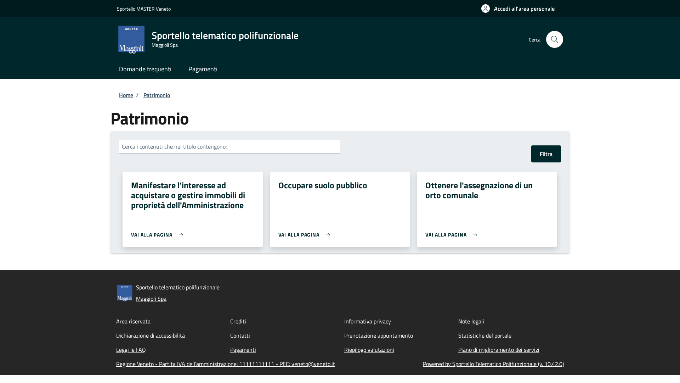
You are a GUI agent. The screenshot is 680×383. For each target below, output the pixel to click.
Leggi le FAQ (131, 349)
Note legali (471, 321)
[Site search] (554, 39)
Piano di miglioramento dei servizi (498, 349)
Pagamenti (243, 349)
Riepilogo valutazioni (369, 349)
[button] (518, 8)
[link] (159, 234)
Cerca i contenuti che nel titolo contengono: (174, 146)
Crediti (238, 321)
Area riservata (133, 321)
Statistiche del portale (484, 335)
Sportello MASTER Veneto (144, 8)
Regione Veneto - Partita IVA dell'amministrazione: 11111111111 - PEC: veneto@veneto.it (225, 364)
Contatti (240, 335)
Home (126, 95)
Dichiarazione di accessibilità (150, 335)
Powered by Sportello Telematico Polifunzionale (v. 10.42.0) (493, 364)
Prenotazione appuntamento (378, 335)
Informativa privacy (367, 321)
